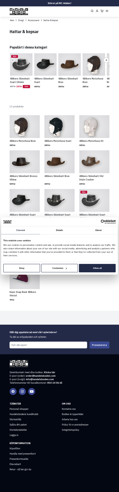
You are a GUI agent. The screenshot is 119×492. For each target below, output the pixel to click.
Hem (12, 20)
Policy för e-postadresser (75, 424)
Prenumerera (99, 345)
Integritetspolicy (70, 429)
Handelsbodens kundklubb (24, 414)
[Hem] (19, 11)
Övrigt (21, 20)
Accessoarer (33, 20)
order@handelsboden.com (41, 375)
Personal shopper (19, 408)
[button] (12, 60)
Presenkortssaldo (19, 458)
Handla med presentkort (23, 453)
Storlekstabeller (18, 429)
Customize (57, 268)
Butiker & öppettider (72, 414)
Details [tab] (59, 230)
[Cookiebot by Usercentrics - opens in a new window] (103, 221)
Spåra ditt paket (18, 424)
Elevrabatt (15, 464)
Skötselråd (15, 419)
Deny (21, 268)
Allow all (97, 268)
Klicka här (49, 372)
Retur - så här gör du (20, 469)
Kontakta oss (69, 408)
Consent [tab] (20, 230)
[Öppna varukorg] (102, 11)
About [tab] (98, 230)
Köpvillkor (15, 448)
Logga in (14, 435)
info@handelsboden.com (40, 379)
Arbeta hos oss (70, 419)
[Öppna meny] (106, 11)
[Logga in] (97, 11)
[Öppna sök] (92, 11)
